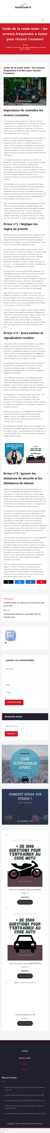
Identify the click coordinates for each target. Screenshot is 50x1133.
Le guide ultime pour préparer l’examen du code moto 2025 (24, 1095)
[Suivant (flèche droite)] (3, 1132)
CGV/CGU (25, 1070)
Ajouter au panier (25, 902)
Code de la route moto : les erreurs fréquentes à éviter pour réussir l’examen (26, 48)
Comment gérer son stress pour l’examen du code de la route (25, 1113)
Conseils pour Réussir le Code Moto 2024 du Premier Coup (24, 1100)
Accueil (25, 45)
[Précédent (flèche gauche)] (1, 1132)
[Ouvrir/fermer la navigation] (43, 20)
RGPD (25, 1064)
